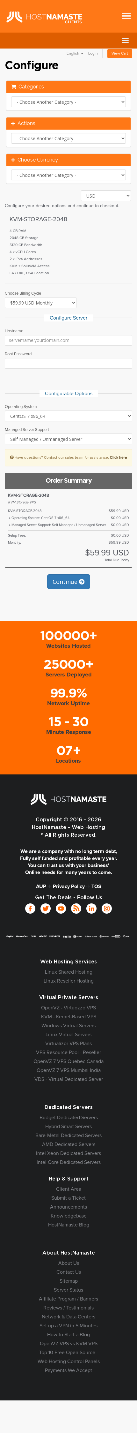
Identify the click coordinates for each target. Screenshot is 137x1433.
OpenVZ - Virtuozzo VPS (68, 1007)
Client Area (68, 1189)
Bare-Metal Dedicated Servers (68, 1135)
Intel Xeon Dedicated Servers (68, 1153)
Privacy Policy (69, 886)
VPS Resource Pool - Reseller (68, 1052)
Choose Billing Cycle (23, 293)
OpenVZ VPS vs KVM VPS (68, 1343)
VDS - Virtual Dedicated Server (68, 1079)
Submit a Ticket (68, 1198)
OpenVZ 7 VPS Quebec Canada (68, 1061)
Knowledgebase (69, 1215)
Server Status (68, 1290)
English (73, 54)
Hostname (14, 331)
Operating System (21, 407)
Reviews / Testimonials (68, 1307)
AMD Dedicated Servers (68, 1144)
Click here (118, 457)
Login (93, 54)
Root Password (18, 354)
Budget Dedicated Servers (69, 1117)
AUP (41, 886)
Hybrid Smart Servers (68, 1126)
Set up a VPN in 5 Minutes (68, 1325)
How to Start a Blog (68, 1334)
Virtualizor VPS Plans (68, 1043)
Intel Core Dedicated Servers (69, 1162)
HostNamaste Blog (68, 1224)
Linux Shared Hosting (68, 972)
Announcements (68, 1207)
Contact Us (68, 1272)
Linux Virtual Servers (68, 1034)
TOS (96, 886)
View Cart (120, 54)
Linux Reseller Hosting (69, 981)
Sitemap (69, 1281)
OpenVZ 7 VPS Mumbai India (69, 1070)
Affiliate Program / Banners (68, 1298)
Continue (66, 581)
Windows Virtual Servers (68, 1025)
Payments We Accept (68, 1370)
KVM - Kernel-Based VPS (68, 1016)
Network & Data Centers (68, 1316)
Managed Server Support (27, 430)
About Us (68, 1263)
